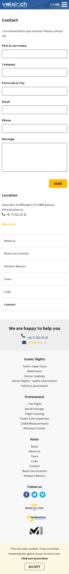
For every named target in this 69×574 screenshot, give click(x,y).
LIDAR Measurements (35, 423)
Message (9, 139)
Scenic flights (34, 359)
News (34, 446)
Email (6, 102)
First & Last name (15, 45)
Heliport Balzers (15, 266)
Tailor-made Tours (34, 366)
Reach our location (16, 253)
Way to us (8, 224)
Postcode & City (13, 83)
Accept (34, 566)
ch (52, 4)
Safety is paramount (34, 386)
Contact (10, 304)
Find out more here (34, 558)
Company (8, 64)
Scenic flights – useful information (34, 381)
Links (7, 292)
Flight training (34, 414)
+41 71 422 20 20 (16, 214)
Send (58, 183)
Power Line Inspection (34, 418)
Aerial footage (34, 409)
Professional (34, 397)
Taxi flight (34, 404)
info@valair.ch (37, 342)
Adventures (34, 371)
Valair (34, 439)
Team (8, 279)
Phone (6, 120)
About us (10, 241)
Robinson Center (34, 428)
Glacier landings (34, 376)
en (57, 4)
